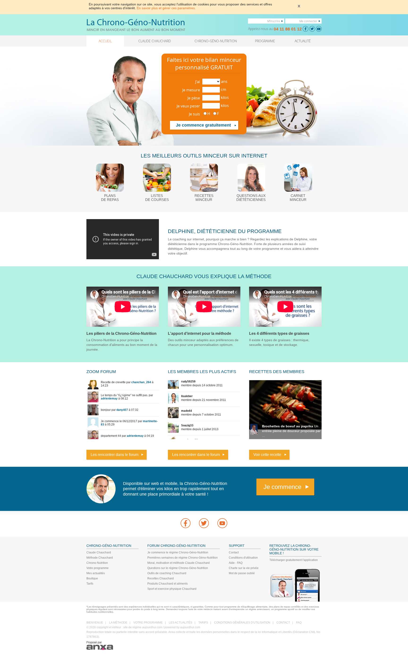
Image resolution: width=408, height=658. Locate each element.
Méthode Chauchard (99, 557)
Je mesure (191, 90)
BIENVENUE (94, 622)
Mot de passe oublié (242, 573)
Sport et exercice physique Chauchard (171, 588)
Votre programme (97, 568)
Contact (234, 552)
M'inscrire (273, 21)
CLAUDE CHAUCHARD (154, 41)
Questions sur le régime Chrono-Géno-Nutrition (177, 568)
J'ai (197, 81)
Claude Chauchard (98, 552)
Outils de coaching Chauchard (166, 573)
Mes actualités (95, 573)
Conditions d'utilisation (243, 557)
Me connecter (308, 21)
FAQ (299, 622)
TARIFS (203, 622)
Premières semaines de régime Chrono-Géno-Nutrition (182, 557)
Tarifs (89, 583)
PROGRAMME (265, 41)
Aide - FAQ (235, 563)
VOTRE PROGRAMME (148, 622)
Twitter (204, 523)
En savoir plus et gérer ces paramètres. (166, 8)
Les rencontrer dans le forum (114, 455)
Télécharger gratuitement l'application (293, 560)
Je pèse (193, 98)
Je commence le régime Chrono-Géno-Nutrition (177, 552)
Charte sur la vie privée (244, 568)
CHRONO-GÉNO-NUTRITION (216, 41)
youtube (222, 523)
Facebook (185, 523)
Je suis (194, 114)
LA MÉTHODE (118, 622)
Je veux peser (188, 106)
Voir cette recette (267, 455)
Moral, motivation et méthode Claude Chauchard (178, 563)
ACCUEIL (105, 41)
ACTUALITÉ (303, 41)
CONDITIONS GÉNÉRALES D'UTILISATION (242, 622)
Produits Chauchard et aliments (167, 583)
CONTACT (283, 622)
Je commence (282, 486)
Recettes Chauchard (160, 578)
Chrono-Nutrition (97, 563)
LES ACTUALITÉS (180, 622)
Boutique (92, 578)
